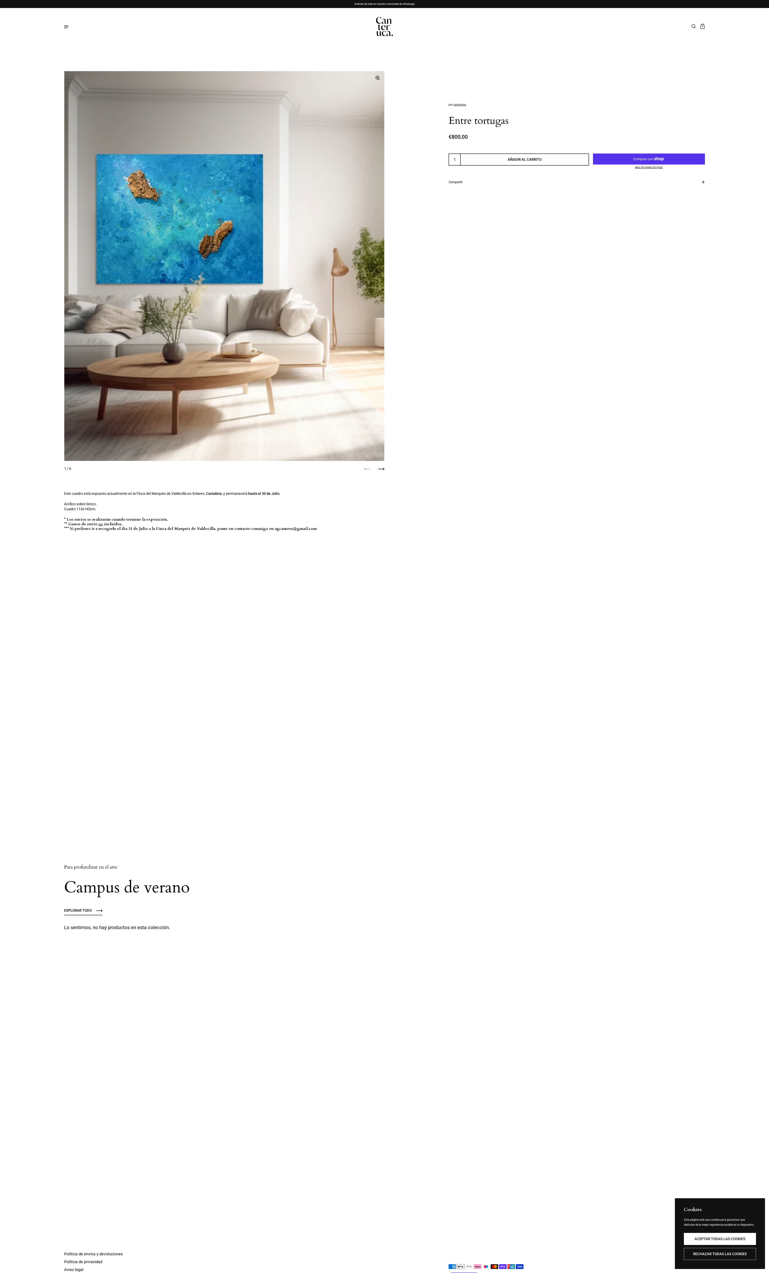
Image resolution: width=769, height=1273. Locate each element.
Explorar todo (78, 910)
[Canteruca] (384, 26)
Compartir (456, 182)
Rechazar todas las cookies (720, 1254)
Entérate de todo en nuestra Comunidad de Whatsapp (384, 4)
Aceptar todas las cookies (720, 1239)
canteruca (459, 104)
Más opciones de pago (649, 167)
